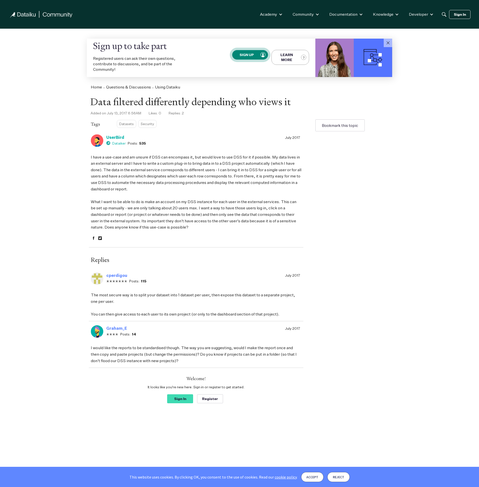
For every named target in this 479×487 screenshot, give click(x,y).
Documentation (343, 14)
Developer (418, 14)
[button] (388, 43)
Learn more (286, 57)
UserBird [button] (115, 137)
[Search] (444, 14)
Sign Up (246, 55)
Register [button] (210, 399)
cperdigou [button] (116, 275)
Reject (338, 477)
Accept (312, 477)
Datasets (126, 124)
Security (147, 124)
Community (303, 14)
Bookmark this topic (340, 125)
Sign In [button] (180, 399)
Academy (268, 14)
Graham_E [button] (116, 328)
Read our (278, 477)
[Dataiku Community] (41, 14)
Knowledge (383, 14)
